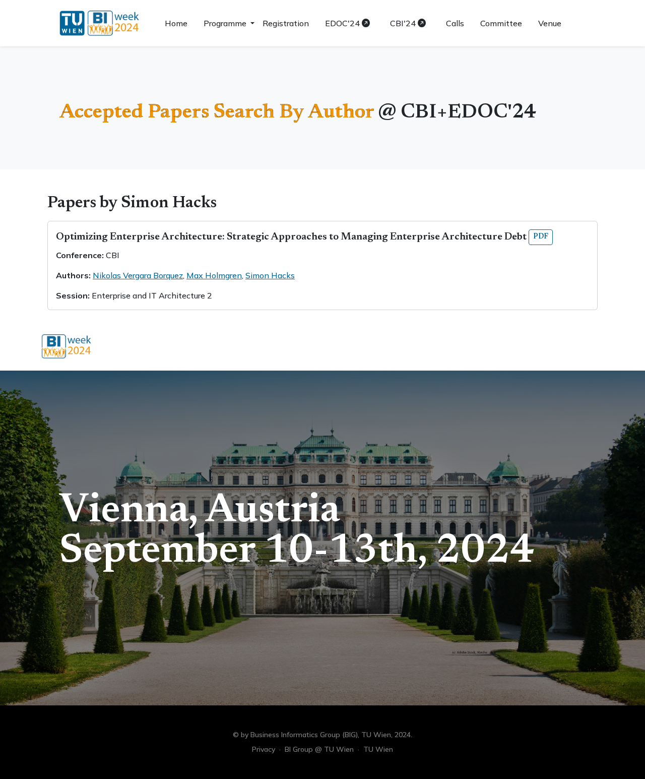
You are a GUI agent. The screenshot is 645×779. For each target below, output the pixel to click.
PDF (540, 237)
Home (176, 23)
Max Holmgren (214, 275)
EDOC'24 (343, 23)
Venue (549, 23)
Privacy (263, 749)
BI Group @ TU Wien (319, 749)
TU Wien (378, 749)
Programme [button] (226, 23)
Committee (501, 23)
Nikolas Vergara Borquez (138, 275)
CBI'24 (404, 23)
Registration (286, 23)
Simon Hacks (270, 275)
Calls (455, 23)
